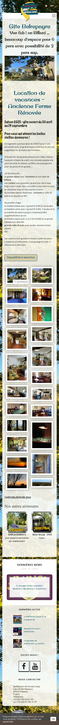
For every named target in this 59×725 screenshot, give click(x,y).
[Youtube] (35, 666)
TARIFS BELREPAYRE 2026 (17, 497)
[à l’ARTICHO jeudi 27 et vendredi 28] (17, 619)
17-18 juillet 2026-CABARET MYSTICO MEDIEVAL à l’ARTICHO (29, 587)
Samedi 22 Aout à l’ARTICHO (32, 630)
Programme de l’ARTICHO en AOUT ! (34, 642)
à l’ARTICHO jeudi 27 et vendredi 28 (35, 618)
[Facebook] (24, 666)
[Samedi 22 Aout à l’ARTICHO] (17, 631)
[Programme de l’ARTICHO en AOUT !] (17, 643)
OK (53, 719)
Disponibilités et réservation (21, 257)
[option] (17, 529)
